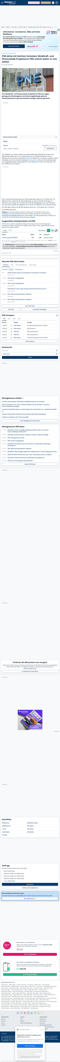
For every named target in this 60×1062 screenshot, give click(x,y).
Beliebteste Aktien (32, 823)
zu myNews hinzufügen (39, 309)
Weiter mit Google (30, 1046)
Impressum (43, 1019)
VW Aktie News (34, 1008)
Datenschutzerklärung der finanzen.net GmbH (30, 1056)
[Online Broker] (11, 3)
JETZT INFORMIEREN (30, 954)
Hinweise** (14, 241)
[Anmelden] (56, 2)
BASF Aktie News (48, 988)
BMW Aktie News (14, 1006)
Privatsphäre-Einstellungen (47, 1027)
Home (2, 27)
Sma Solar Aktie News (7, 1005)
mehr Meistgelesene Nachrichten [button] (30, 421)
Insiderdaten (6, 832)
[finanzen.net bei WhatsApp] (38, 1013)
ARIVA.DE (5, 1040)
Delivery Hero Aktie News (20, 1005)
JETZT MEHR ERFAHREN (30, 974)
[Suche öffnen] (53, 2)
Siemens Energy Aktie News (30, 989)
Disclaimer (42, 1023)
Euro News (39, 986)
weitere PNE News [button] (30, 464)
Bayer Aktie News (5, 989)
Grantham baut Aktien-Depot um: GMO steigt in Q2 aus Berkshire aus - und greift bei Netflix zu (29, 410)
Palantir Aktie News (16, 1001)
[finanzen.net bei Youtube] (24, 1013)
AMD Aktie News (41, 998)
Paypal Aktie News (17, 994)
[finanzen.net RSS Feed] (42, 1013)
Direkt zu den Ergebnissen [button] (30, 888)
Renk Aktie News (38, 994)
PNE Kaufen (17, 325)
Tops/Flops (30, 829)
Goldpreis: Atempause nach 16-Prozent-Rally (15, 417)
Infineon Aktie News (6, 994)
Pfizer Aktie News (44, 1000)
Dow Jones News (5, 986)
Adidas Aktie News (16, 1003)
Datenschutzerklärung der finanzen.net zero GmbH (29, 1057)
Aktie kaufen (50, 148)
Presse (3, 1023)
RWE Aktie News (28, 994)
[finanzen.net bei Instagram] (17, 1013)
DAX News (30, 984)
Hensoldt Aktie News (45, 993)
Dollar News (32, 986)
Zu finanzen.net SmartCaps (30, 671)
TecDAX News (45, 984)
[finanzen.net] (10, 2)
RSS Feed (11, 309)
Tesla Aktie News (38, 988)
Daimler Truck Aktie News (38, 1003)
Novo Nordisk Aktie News (31, 1000)
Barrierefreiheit (44, 1029)
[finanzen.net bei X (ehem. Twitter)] (28, 1013)
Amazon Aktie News (17, 989)
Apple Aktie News (5, 993)
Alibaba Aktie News (33, 1005)
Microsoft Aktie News (17, 991)
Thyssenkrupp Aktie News (40, 996)
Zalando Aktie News (26, 1006)
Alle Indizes (30, 826)
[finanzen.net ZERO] (51, 34)
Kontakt (3, 1019)
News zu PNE (22, 27)
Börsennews (4, 984)
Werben (22, 1021)
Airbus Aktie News (6, 996)
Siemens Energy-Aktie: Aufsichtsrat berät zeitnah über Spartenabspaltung (24, 414)
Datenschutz (43, 1021)
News (10, 148)
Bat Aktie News (5, 1006)
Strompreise (32, 160)
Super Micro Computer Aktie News (41, 1006)
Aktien (8, 27)
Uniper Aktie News (51, 998)
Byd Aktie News (16, 996)
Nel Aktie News (27, 1003)
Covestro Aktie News (27, 1001)
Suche (30, 357)
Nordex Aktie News (19, 998)
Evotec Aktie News (6, 1000)
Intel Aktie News (5, 1001)
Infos (32, 217)
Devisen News (24, 986)
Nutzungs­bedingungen (46, 1025)
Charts (5, 148)
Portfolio (4, 835)
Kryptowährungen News (50, 986)
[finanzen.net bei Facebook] (21, 1013)
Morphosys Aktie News (18, 1000)
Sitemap (3, 1025)
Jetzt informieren (13, 46)
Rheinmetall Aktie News (26, 988)
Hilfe (21, 1019)
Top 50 (4, 829)
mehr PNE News (30, 306)
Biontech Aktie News (26, 996)
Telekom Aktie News (45, 1005)
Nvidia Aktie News (14, 988)
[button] (34, 2)
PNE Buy (16, 331)
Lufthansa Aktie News (49, 994)
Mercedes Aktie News (6, 998)
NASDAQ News (15, 986)
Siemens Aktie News (39, 1001)
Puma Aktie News (5, 1003)
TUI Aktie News (43, 989)
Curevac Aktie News (51, 1001)
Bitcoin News (4, 988)
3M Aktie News (25, 1008)
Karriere (3, 1021)
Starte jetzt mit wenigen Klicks (11, 215)
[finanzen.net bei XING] (35, 1013)
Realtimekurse (6, 826)
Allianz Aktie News (6, 991)
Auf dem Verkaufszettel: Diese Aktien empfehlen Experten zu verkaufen (23, 401)
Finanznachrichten (22, 984)
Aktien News (12, 984)
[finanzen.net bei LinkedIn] (31, 1013)
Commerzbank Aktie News (18, 993)
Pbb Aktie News (5, 1008)
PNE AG (5, 145)
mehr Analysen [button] (30, 341)
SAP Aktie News (29, 991)
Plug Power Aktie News (33, 993)
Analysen (15, 148)
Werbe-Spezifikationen (26, 1023)
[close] (41, 1029)
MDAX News (38, 984)
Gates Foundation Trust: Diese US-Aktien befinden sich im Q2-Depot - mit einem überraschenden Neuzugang (25, 405)
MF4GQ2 (50, 240)
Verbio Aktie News (15, 1008)
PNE (28, 158)
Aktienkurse (5, 823)
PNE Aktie (14, 27)
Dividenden (30, 832)
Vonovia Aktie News (30, 998)
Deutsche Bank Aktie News (41, 991)
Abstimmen (30, 884)
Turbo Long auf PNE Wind (9, 237)
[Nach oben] (56, 1060)
